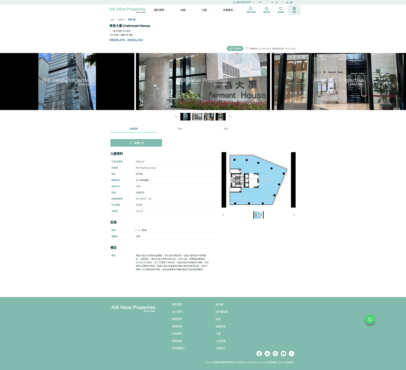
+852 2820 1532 (243, 2)
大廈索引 (221, 348)
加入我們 (177, 312)
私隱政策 (177, 326)
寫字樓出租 (222, 312)
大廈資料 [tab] (133, 128)
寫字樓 (219, 304)
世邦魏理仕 (178, 348)
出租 (183, 10)
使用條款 (177, 341)
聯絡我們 (177, 319)
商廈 (218, 319)
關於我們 (159, 10)
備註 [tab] (226, 128)
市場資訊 (228, 10)
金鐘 (124, 30)
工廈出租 (221, 341)
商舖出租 (221, 326)
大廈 (204, 10)
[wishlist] (247, 48)
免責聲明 (177, 333)
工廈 (218, 333)
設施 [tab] (180, 128)
